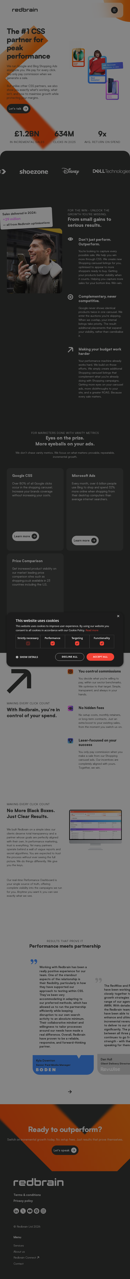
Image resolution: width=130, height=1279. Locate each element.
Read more (92, 630)
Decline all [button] (70, 656)
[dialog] (64, 639)
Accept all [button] (100, 656)
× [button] (118, 616)
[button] (27, 656)
